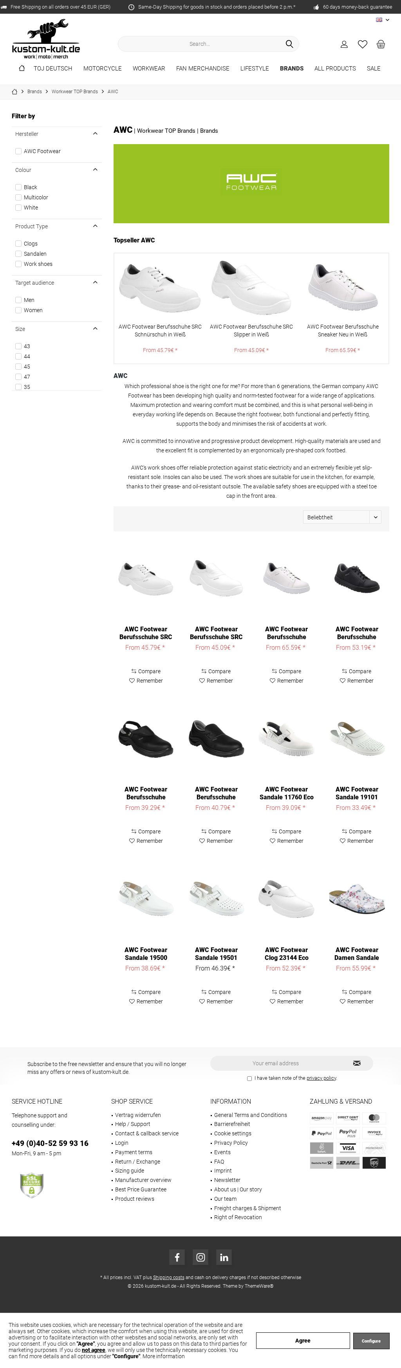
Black (30, 187)
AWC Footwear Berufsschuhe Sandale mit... (146, 793)
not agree (93, 1350)
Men (29, 300)
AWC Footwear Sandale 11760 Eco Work (287, 793)
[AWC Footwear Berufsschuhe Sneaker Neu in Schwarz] (357, 578)
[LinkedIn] (224, 1257)
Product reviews (134, 1199)
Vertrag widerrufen (138, 1115)
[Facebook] (177, 1257)
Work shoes (38, 264)
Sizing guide (129, 1170)
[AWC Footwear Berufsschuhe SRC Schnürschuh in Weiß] (160, 288)
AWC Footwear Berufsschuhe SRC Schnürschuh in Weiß (160, 330)
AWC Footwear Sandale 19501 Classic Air (216, 954)
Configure (371, 1341)
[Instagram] (200, 1257)
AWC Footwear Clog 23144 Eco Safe (287, 954)
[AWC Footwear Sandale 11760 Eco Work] (286, 738)
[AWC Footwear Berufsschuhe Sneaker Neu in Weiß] (343, 288)
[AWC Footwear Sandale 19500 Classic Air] (146, 899)
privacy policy (321, 1078)
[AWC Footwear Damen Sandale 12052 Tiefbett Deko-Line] (357, 899)
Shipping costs (168, 1277)
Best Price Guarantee (140, 1189)
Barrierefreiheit (232, 1124)
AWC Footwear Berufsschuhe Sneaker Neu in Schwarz (357, 633)
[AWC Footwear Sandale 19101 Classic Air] (357, 738)
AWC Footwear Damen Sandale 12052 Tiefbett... (357, 954)
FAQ (219, 1161)
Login (121, 1143)
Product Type (31, 226)
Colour (23, 170)
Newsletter (227, 1180)
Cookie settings (232, 1133)
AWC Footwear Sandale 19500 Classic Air (146, 954)
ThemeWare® (259, 1286)
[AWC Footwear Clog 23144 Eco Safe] (286, 899)
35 (27, 387)
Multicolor (36, 197)
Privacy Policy (231, 1143)
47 (27, 377)
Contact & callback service (147, 1133)
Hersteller (26, 134)
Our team (225, 1199)
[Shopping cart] (381, 44)
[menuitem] (381, 44)
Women (33, 310)
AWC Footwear (42, 151)
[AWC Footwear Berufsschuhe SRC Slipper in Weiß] (251, 288)
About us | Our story (238, 1189)
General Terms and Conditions (250, 1115)
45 (27, 366)
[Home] (21, 69)
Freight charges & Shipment (247, 1208)
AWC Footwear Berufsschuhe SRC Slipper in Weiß (251, 330)
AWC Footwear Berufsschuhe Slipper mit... (216, 793)
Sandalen (35, 254)
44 (27, 356)
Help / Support (132, 1124)
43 (27, 346)
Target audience (34, 283)
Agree (303, 1340)
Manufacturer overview (143, 1180)
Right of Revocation (238, 1217)
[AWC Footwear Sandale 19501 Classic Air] (216, 899)
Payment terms (133, 1152)
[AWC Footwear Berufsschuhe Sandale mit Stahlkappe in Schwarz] (146, 738)
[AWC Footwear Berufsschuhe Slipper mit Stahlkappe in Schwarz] (216, 738)
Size (20, 329)
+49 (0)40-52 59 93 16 (50, 1143)
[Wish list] (362, 44)
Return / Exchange (137, 1161)
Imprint (223, 1170)
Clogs (31, 243)
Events (222, 1152)
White (31, 207)
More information (164, 1356)
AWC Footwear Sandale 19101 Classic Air (357, 793)
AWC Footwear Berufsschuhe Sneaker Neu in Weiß (343, 330)
